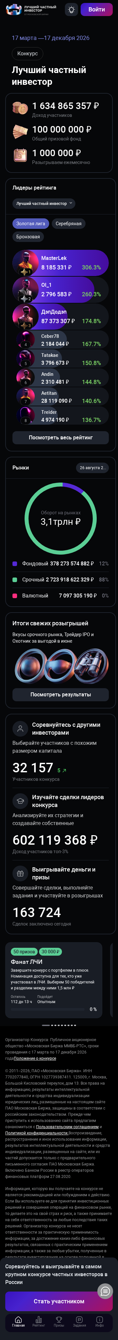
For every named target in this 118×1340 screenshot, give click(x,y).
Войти (96, 9)
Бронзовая (28, 236)
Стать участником (59, 1301)
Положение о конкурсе (35, 1058)
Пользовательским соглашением (67, 1127)
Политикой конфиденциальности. (37, 1133)
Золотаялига (30, 223)
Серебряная (69, 223)
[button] (92, 468)
